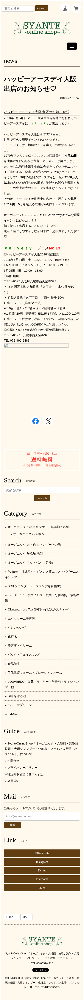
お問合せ (13, 760)
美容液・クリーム (20, 645)
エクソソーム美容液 (21, 618)
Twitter (42, 870)
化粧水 (12, 636)
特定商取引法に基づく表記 (25, 774)
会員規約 (13, 781)
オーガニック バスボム (28, 534)
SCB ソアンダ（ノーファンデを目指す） (35, 586)
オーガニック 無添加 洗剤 (25, 553)
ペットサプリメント (21, 705)
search (41, 8)
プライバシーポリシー (22, 767)
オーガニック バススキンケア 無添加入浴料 (40, 527)
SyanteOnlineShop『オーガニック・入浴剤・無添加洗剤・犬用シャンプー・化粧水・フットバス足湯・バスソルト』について (41, 749)
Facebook (42, 879)
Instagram (42, 862)
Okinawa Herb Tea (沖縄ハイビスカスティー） (39, 609)
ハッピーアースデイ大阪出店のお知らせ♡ (36, 112)
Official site (42, 853)
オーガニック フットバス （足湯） (31, 562)
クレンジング (17, 627)
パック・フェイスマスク (24, 654)
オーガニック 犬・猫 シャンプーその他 (34, 544)
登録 (12, 825)
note (42, 887)
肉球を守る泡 (17, 696)
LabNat (13, 714)
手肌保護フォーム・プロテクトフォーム (35, 672)
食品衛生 (14, 663)
